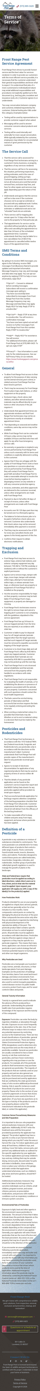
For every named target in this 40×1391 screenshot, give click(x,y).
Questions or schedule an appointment (23, 1329)
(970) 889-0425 (27, 6)
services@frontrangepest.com (20, 1317)
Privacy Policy (20, 1379)
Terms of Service (20, 1383)
